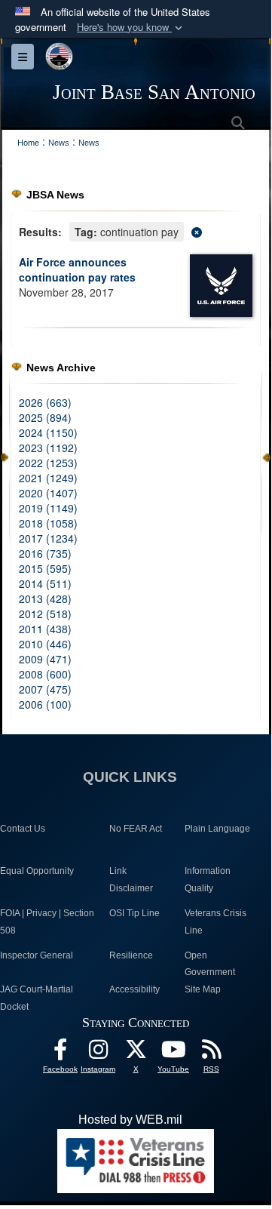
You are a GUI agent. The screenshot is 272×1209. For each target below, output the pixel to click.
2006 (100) (45, 704)
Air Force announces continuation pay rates (77, 269)
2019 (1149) (48, 507)
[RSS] (211, 1053)
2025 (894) (45, 417)
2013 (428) (45, 598)
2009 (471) (45, 658)
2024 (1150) (48, 432)
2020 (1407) (48, 492)
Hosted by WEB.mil (130, 1119)
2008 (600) (45, 673)
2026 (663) (45, 402)
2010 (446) (45, 643)
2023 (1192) (48, 447)
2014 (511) (45, 583)
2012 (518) (45, 613)
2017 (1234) (48, 538)
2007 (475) (45, 689)
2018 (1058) (48, 523)
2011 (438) (45, 628)
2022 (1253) (48, 462)
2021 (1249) (48, 477)
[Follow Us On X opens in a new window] (135, 1053)
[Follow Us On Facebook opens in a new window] (60, 1053)
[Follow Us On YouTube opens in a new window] (173, 1053)
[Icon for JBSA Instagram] (98, 1053)
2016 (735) (45, 553)
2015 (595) (45, 568)
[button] (131, 27)
